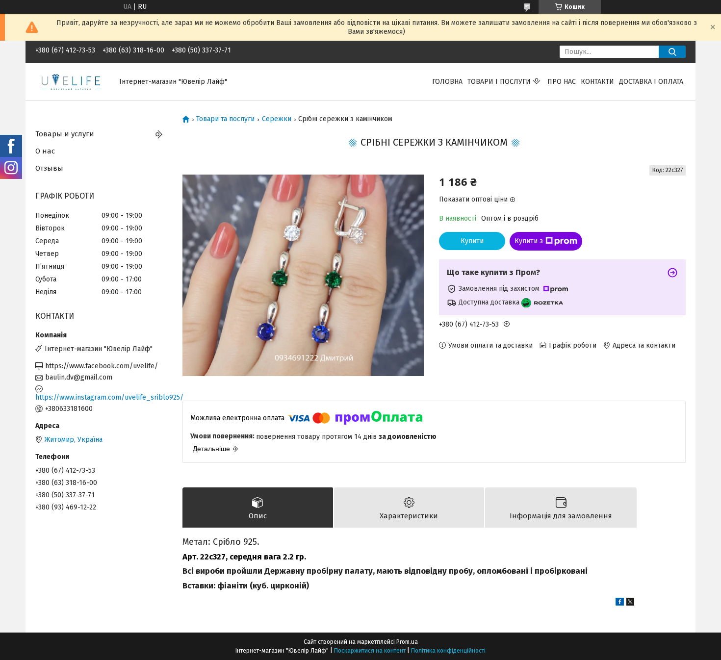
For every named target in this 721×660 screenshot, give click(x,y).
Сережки (276, 119)
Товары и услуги (64, 133)
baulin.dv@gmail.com (78, 377)
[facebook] (620, 603)
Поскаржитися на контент (370, 650)
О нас (45, 151)
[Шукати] (672, 52)
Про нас (561, 81)
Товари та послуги (225, 119)
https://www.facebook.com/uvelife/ (101, 366)
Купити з (529, 241)
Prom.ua (407, 641)
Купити (472, 241)
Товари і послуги (499, 81)
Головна (447, 81)
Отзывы (49, 168)
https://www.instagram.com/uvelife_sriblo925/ (101, 397)
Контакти (597, 81)
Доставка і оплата (651, 81)
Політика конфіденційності (448, 650)
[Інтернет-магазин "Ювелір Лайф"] (71, 81)
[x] (630, 603)
